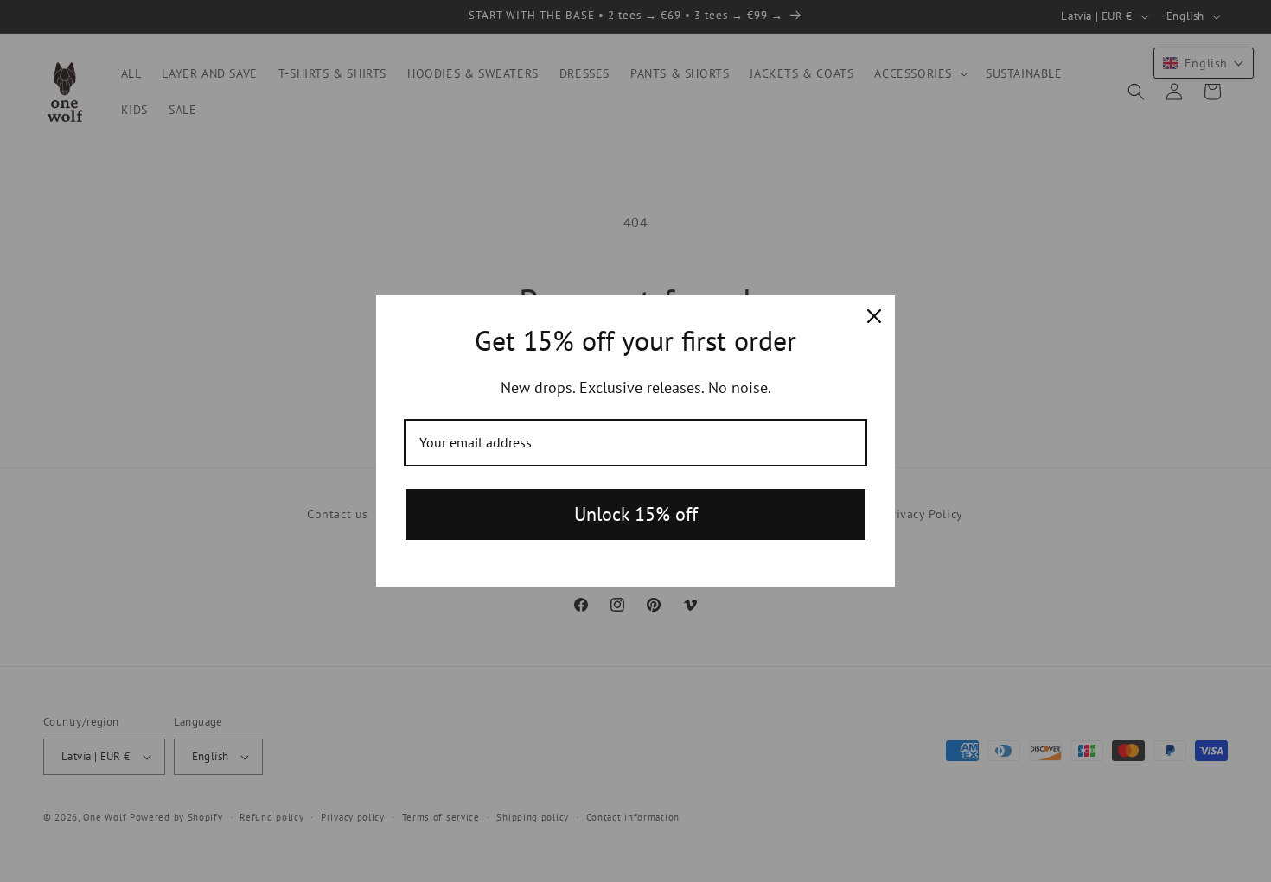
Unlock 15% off (636, 514)
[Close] (874, 316)
